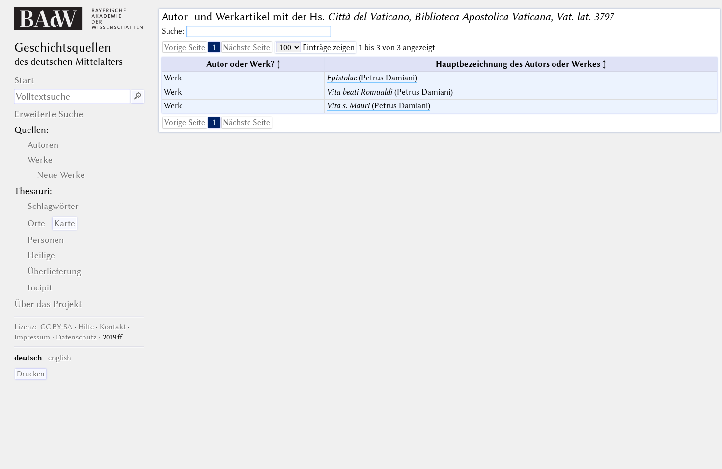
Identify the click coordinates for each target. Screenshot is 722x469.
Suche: (174, 31)
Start (24, 80)
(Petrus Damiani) (372, 77)
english (59, 357)
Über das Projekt (48, 304)
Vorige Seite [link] (184, 47)
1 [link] (214, 47)
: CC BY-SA (43, 326)
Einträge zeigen (328, 47)
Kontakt (113, 326)
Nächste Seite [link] (246, 47)
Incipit (40, 287)
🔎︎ (137, 96)
